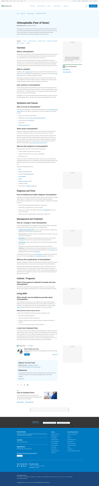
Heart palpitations (22, 176)
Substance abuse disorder (24, 125)
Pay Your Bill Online (54, 443)
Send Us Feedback (19, 476)
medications (37, 251)
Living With (28, 43)
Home (18, 13)
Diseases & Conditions (30, 13)
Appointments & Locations (49, 422)
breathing (39, 254)
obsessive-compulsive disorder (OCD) (37, 118)
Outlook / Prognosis (20, 43)
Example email (55, 354)
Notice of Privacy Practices (68, 476)
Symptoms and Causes (32, 40)
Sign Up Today (20, 455)
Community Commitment (71, 445)
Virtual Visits (53, 452)
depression (31, 120)
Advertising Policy (32, 476)
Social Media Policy (39, 476)
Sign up (27, 354)
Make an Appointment (67, 71)
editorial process (37, 366)
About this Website (26, 476)
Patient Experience (70, 441)
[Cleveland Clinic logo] (21, 346)
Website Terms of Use (55, 476)
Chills (19, 169)
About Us (69, 435)
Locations (69, 437)
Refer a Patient (53, 447)
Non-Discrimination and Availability (22, 478)
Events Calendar (54, 437)
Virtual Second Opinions (55, 450)
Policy (72, 60)
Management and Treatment (52, 40)
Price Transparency (54, 445)
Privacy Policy (62, 476)
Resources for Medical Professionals (73, 450)
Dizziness (20, 171)
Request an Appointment (63, 422)
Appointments (93, 6)
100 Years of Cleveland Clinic (72, 434)
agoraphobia (47, 210)
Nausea (20, 178)
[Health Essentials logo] (30, 346)
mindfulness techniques (41, 256)
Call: (19, 482)
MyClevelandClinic (32, 467)
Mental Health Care (66, 69)
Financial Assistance (54, 439)
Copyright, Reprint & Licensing (47, 476)
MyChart (37, 467)
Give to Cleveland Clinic (55, 441)
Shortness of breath (22, 181)
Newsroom (42, 465)
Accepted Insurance (54, 435)
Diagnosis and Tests (42, 40)
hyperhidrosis (30, 174)
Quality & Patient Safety (71, 439)
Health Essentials (37, 465)
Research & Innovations (71, 443)
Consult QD (31, 465)
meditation (31, 256)
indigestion (28, 186)
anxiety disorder (29, 71)
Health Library (23, 13)
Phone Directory (54, 448)
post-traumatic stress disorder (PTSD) (38, 142)
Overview (25, 40)
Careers (68, 447)
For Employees (70, 448)
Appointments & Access (55, 434)
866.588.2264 (35, 423)
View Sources (21, 378)
